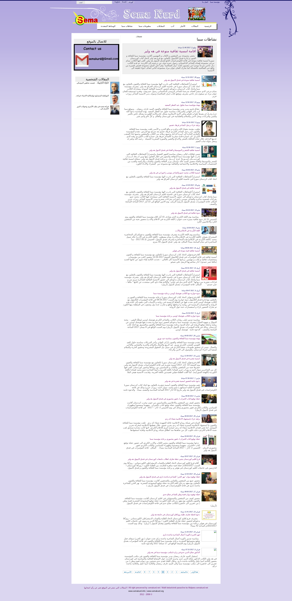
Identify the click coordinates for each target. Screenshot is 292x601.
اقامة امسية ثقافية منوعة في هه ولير (170, 51)
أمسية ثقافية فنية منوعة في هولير (186, 251)
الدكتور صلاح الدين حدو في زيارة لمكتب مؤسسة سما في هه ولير (173, 552)
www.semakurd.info (136, 591)
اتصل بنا (205, 2)
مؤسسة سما (215, 2)
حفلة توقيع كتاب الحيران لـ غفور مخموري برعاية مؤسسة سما (175, 439)
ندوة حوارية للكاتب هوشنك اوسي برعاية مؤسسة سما (178, 316)
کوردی (131, 2)
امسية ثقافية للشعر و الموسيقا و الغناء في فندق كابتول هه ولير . (174, 150)
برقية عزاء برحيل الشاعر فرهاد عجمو (184, 125)
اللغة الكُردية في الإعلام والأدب (187, 230)
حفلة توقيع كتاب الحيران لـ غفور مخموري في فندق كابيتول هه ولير (173, 399)
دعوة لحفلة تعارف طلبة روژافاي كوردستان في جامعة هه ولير (175, 514)
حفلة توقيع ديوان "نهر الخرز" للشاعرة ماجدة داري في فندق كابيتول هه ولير (169, 477)
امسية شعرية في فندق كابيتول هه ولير (184, 358)
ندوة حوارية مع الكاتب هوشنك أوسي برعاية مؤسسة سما (176, 293)
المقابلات (161, 26)
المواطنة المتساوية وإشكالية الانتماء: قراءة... (92, 96)
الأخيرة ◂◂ (127, 572)
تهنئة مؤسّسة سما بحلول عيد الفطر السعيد (182, 105)
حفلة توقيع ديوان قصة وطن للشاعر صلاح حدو (181, 494)
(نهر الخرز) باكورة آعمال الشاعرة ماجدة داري (181, 535)
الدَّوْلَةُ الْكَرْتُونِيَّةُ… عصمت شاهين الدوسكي (93, 83)
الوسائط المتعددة (108, 26)
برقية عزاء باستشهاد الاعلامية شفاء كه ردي (182, 419)
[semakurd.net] (85, 25)
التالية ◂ (138, 572)
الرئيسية (207, 26)
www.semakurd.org (155, 591)
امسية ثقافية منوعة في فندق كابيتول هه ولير (182, 80)
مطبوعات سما (145, 26)
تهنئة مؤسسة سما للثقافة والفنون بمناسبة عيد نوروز (178, 338)
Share (139, 37)
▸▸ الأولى (194, 572)
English (117, 2)
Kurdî (124, 2)
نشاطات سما (127, 26)
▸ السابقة (184, 572)
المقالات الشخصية (97, 79)
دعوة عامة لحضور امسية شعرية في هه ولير (182, 381)
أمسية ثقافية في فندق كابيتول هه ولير (184, 188)
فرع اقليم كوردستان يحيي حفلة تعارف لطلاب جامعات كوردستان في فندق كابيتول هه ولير (164, 459)
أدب (172, 26)
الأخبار (182, 26)
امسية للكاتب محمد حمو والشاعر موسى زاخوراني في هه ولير (174, 173)
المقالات (194, 26)
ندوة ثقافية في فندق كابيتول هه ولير (185, 213)
